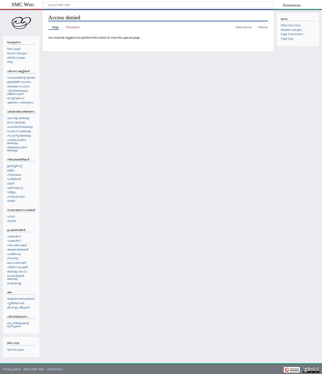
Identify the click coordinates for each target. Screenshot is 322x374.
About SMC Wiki (33, 369)
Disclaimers (55, 369)
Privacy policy (12, 369)
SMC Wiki (23, 4)
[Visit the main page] (21, 22)
